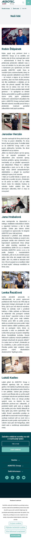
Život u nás (16, 8)
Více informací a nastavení (15, 531)
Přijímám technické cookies (15, 527)
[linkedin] (18, 477)
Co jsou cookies (15, 523)
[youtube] (24, 477)
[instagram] (13, 477)
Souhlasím (15, 535)
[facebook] (7, 477)
